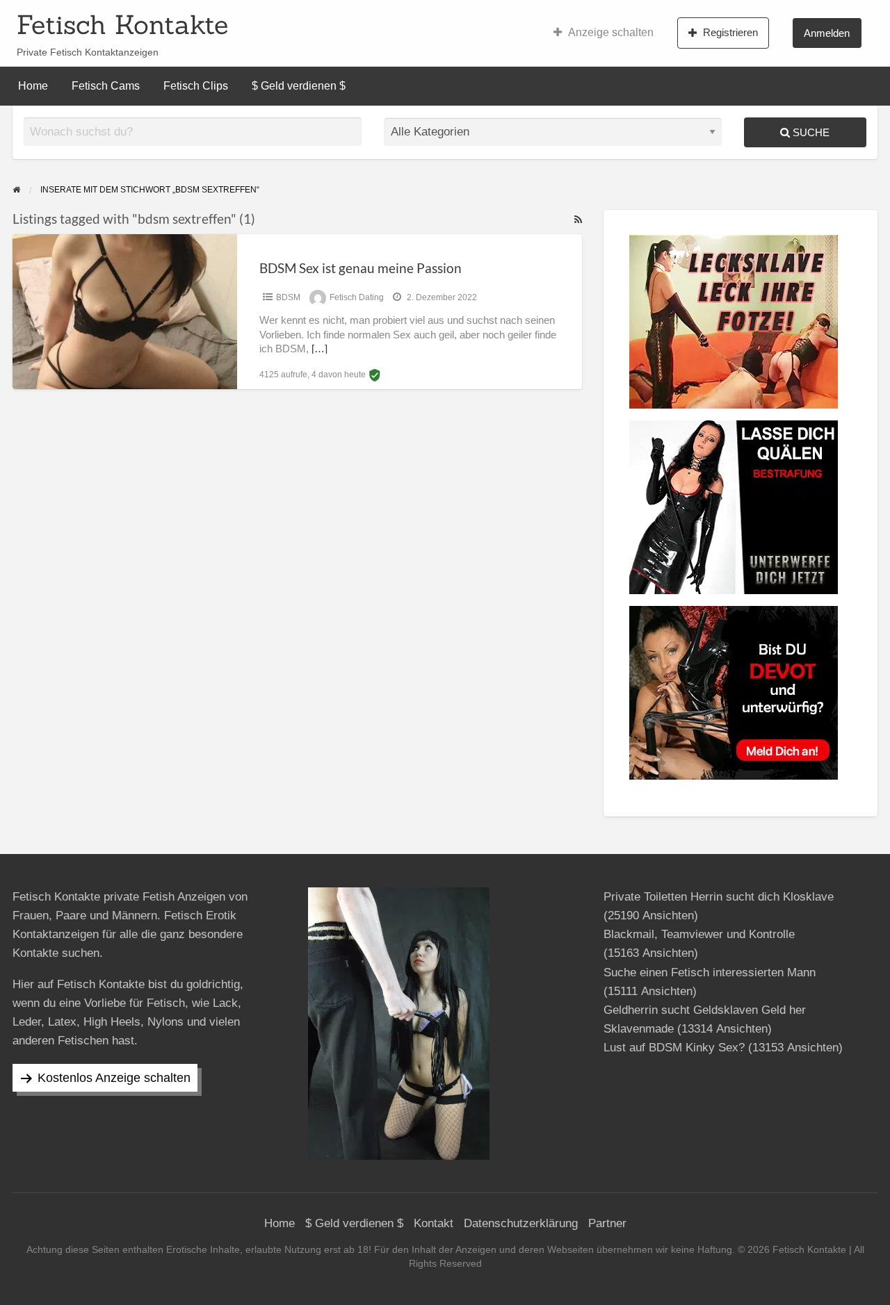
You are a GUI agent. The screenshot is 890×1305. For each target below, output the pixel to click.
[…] (319, 348)
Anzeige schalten (611, 32)
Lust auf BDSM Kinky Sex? (674, 1047)
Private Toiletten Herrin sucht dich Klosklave (719, 896)
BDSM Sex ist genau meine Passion (360, 268)
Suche (810, 132)
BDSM (288, 297)
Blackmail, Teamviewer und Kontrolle (699, 934)
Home (33, 86)
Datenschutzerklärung (521, 1223)
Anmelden (827, 33)
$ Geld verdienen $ (299, 86)
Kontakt (433, 1223)
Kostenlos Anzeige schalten (114, 1078)
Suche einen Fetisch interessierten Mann (710, 972)
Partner (607, 1223)
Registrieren (730, 32)
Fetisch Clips (195, 86)
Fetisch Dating (357, 297)
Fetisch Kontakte (122, 24)
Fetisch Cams (106, 86)
